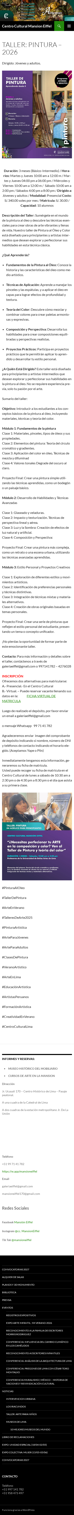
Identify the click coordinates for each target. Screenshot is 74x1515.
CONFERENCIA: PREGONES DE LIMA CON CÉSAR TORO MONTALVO (37, 1370)
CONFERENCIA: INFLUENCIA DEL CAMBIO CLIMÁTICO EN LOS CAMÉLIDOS (37, 1343)
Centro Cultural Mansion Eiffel (27, 26)
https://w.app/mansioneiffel (19, 1171)
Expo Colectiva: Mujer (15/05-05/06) (25, 1452)
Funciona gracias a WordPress (18, 1509)
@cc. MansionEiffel (27, 1231)
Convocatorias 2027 (15, 1460)
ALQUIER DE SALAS (13, 1277)
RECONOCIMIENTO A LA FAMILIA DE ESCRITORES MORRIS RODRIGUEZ (34, 1332)
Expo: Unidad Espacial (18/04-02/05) (24, 1444)
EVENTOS (7, 1307)
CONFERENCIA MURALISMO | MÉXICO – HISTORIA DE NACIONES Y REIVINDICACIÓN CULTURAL (37, 1381)
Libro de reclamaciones (18, 1437)
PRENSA (6, 1300)
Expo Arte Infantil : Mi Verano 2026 (29, 1322)
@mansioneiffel (21, 1240)
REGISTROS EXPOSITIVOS (21, 1315)
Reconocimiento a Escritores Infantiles (33, 1353)
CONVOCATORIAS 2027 (15, 1269)
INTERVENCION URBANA (20, 1398)
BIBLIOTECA (9, 1292)
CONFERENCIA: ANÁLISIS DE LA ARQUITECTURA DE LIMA (39, 1360)
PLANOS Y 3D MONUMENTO (18, 1284)
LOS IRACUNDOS (16, 1406)
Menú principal (69, 26)
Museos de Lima (16, 1421)
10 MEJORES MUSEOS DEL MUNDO (30, 1429)
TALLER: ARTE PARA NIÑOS (21, 1414)
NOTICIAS (7, 1391)
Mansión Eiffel (23, 1222)
